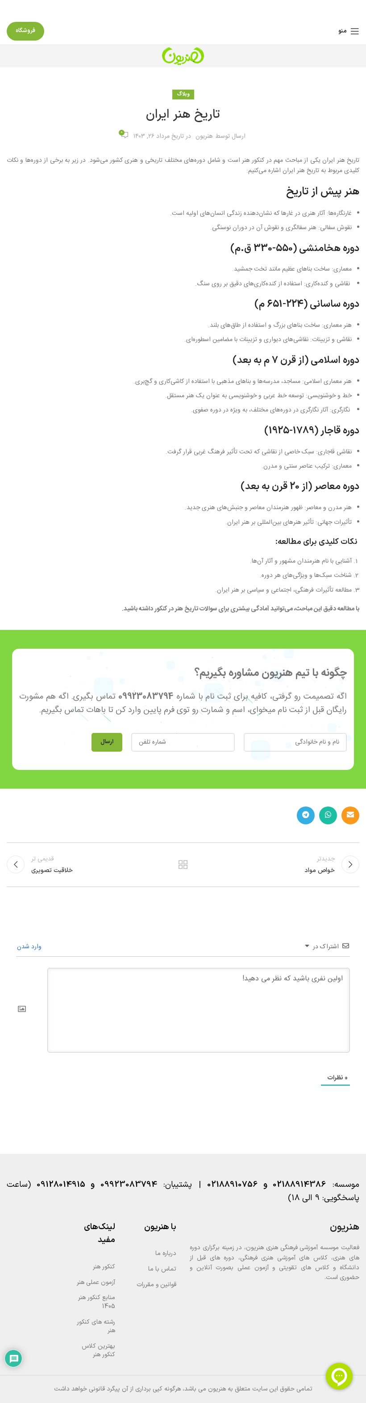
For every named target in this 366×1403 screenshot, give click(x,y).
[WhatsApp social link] (328, 815)
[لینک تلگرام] (306, 815)
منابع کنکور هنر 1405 (96, 1302)
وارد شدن (30, 947)
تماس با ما (162, 1269)
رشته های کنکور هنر (96, 1326)
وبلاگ (183, 94)
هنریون (204, 136)
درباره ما (165, 1253)
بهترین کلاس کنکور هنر (98, 1350)
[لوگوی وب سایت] (183, 56)
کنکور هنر (104, 1266)
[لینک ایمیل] (350, 815)
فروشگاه (25, 30)
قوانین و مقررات (156, 1284)
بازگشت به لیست (183, 864)
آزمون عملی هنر (96, 1282)
